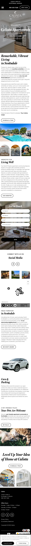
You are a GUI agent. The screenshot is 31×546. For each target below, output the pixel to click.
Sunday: (3, 509)
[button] (24, 7)
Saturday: (3, 507)
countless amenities (18, 69)
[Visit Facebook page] (13, 264)
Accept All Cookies (8, 543)
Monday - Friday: (5, 505)
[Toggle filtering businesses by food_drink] (3, 305)
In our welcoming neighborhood (12, 321)
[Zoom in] (28, 282)
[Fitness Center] (15, 154)
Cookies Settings (22, 543)
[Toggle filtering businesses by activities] (11, 305)
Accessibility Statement (7, 521)
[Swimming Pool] (5, 153)
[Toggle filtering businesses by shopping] (7, 305)
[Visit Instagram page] (18, 264)
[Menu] (3, 7)
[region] (15, 540)
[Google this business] (12, 515)
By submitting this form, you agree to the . (16, 228)
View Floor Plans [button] (15, 36)
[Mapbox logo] (5, 302)
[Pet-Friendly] (26, 154)
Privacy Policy (5, 519)
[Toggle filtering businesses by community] (15, 305)
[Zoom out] (28, 284)
